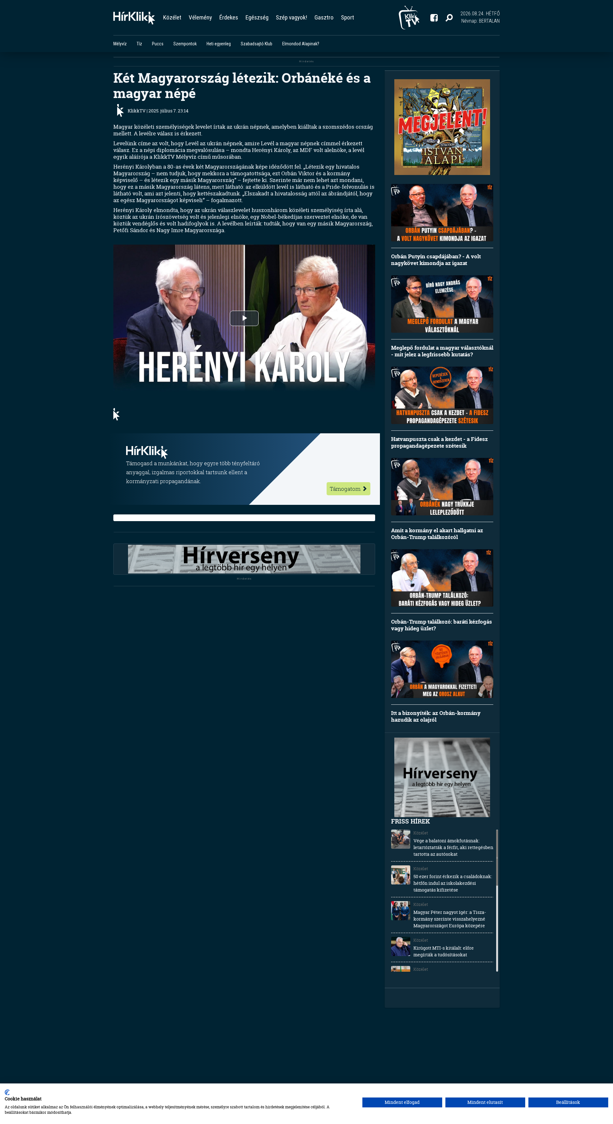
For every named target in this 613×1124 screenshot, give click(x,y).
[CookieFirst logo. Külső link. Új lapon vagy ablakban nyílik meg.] (7, 1092)
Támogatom (346, 488)
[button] (449, 17)
